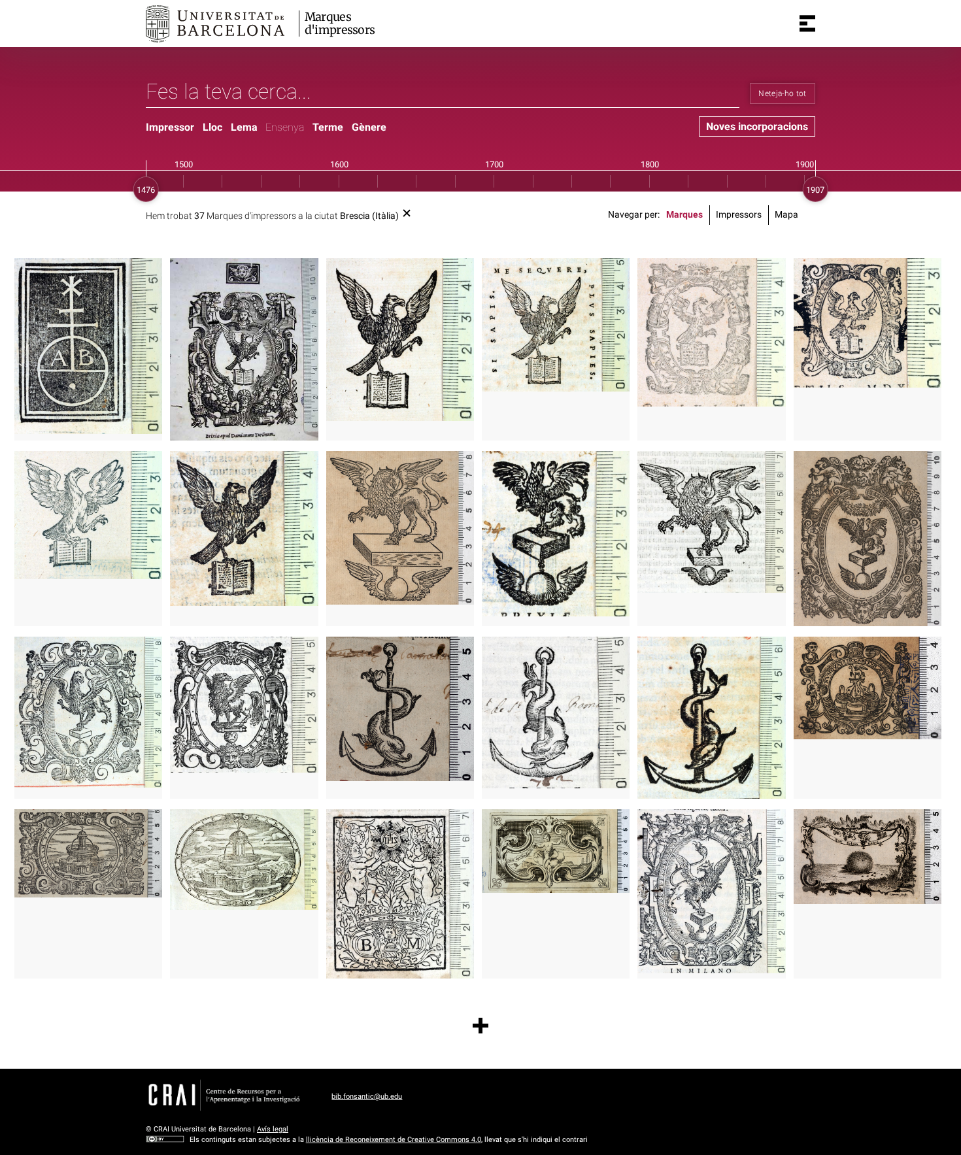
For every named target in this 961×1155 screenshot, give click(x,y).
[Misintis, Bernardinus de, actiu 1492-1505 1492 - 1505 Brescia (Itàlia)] (400, 894)
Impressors (739, 214)
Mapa (786, 214)
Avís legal (272, 1129)
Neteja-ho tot (782, 93)
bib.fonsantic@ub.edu (366, 1096)
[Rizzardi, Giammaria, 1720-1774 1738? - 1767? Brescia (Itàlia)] (867, 856)
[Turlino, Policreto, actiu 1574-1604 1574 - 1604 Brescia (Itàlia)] (711, 332)
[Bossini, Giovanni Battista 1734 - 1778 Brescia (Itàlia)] (556, 851)
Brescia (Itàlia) (369, 216)
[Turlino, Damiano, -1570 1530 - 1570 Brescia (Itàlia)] (244, 349)
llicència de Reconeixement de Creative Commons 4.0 (393, 1139)
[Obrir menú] (807, 23)
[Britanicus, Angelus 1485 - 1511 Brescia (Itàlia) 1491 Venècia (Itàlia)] (88, 346)
